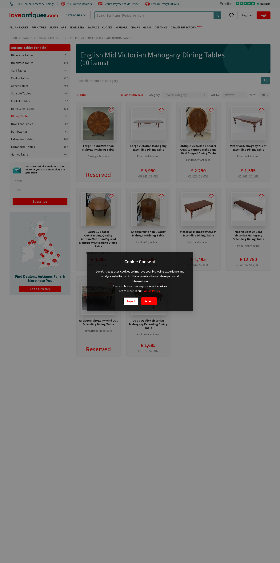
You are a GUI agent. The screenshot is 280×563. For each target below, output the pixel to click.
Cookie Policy (151, 291)
